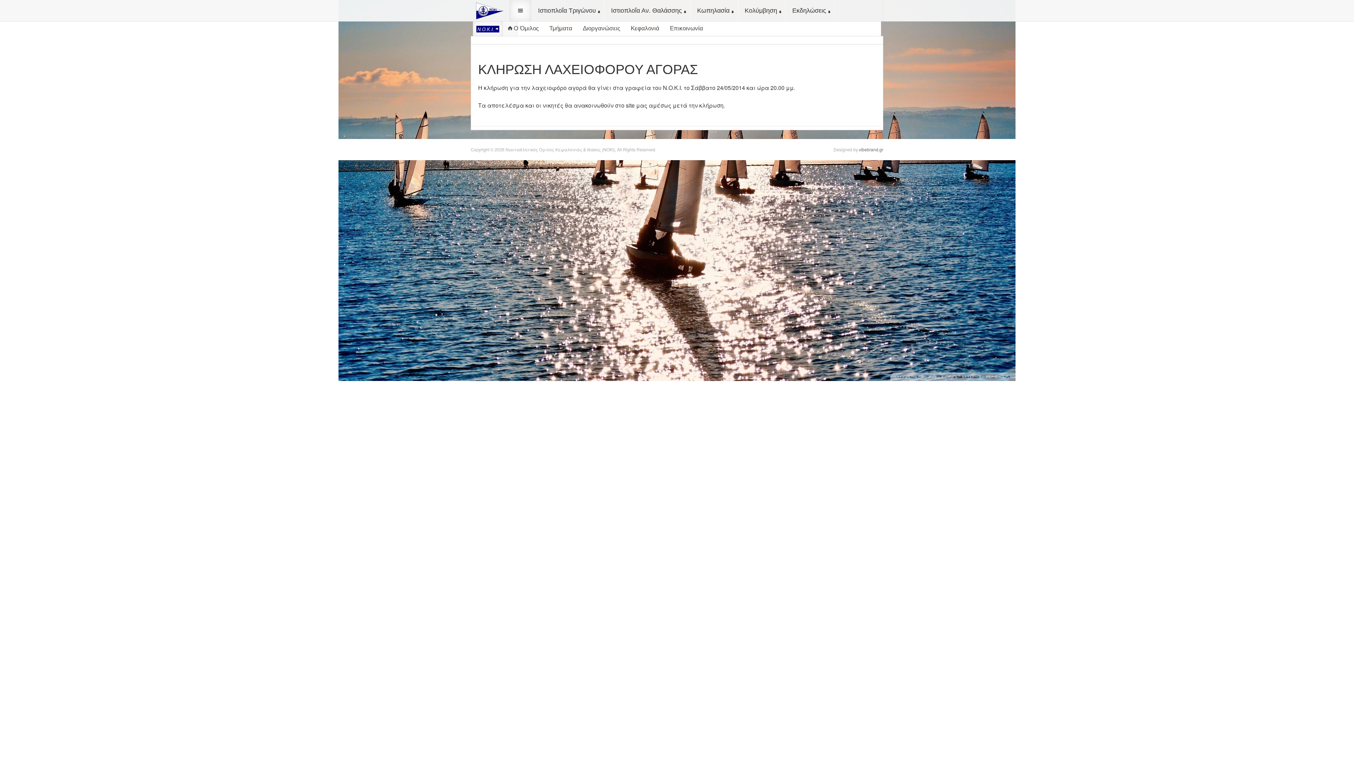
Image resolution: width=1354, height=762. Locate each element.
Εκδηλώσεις (809, 10)
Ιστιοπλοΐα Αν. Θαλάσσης (646, 10)
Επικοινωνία (686, 28)
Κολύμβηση (761, 10)
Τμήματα (560, 28)
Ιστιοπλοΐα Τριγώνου (567, 10)
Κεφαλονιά (645, 28)
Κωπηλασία (713, 10)
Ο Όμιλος (526, 28)
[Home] (488, 9)
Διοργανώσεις (601, 28)
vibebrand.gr (871, 149)
